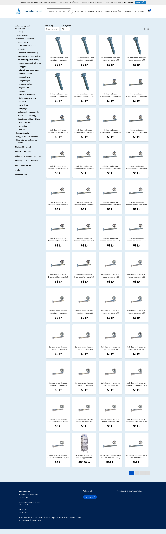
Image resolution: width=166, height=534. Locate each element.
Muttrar (22, 91)
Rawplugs (23, 108)
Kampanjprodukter (23, 165)
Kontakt (99, 11)
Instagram (89, 497)
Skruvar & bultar (25, 84)
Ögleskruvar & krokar (27, 98)
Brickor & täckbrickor (27, 94)
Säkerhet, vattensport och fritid (28, 156)
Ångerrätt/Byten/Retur (114, 11)
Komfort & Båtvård (23, 151)
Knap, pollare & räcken (27, 46)
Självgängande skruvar (29, 70)
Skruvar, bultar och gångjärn (29, 63)
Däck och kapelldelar (25, 39)
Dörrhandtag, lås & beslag (29, 60)
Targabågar (23, 126)
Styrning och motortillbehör (26, 161)
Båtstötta (22, 129)
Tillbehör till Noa (24, 122)
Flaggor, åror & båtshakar (27, 136)
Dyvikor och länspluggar (28, 115)
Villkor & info (23, 510)
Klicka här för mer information (121, 2)
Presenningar (23, 42)
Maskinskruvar (24, 77)
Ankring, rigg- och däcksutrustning (22, 27)
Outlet (17, 170)
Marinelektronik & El (23, 147)
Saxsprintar (23, 105)
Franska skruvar (25, 74)
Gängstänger (24, 81)
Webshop (79, 11)
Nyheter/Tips (130, 11)
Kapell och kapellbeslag (28, 53)
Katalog (141, 11)
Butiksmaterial (21, 175)
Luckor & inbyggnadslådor (28, 112)
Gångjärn (22, 67)
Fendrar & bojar (22, 133)
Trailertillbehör (22, 35)
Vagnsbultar (24, 87)
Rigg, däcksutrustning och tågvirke (27, 141)
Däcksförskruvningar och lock (30, 56)
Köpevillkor (89, 11)
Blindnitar (22, 101)
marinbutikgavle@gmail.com (29, 503)
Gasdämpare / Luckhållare (29, 119)
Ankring (19, 32)
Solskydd (21, 49)
